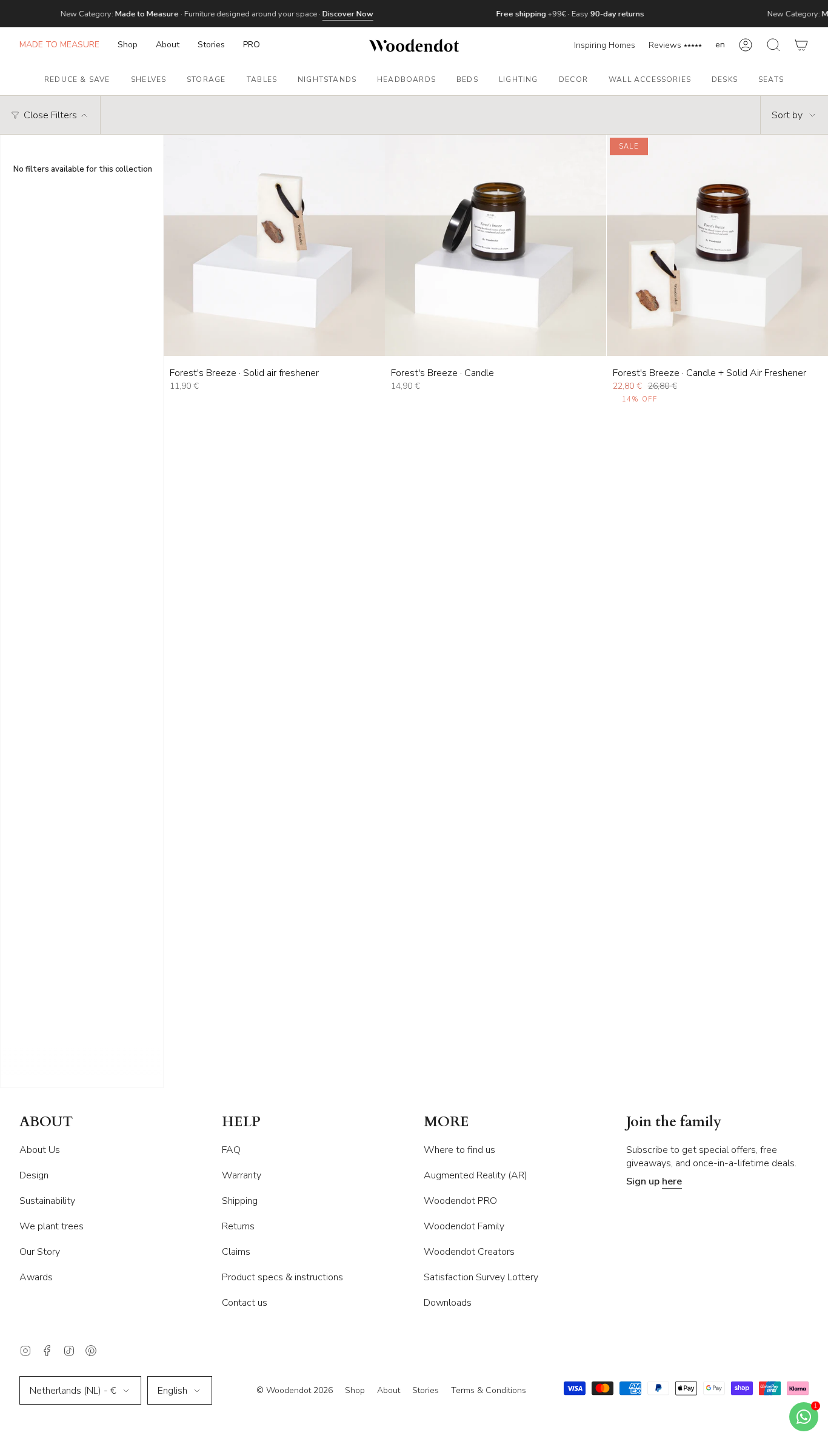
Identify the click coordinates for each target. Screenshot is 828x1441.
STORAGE (206, 79)
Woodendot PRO (460, 1201)
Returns (238, 1226)
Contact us (244, 1302)
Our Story (39, 1251)
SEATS (771, 79)
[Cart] (801, 45)
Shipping (240, 1201)
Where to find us (459, 1150)
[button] (128, 45)
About (388, 1390)
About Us (39, 1150)
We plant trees (51, 1226)
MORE (446, 1122)
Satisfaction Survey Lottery (481, 1277)
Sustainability (47, 1201)
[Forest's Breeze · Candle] (495, 245)
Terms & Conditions (488, 1390)
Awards (36, 1277)
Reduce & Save (77, 79)
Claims (236, 1251)
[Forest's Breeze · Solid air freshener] (274, 245)
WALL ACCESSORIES (650, 79)
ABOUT (46, 1122)
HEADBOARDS (406, 79)
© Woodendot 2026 (294, 1390)
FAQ (231, 1150)
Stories (425, 1390)
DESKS (725, 79)
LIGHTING (518, 79)
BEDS (467, 79)
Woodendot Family (464, 1226)
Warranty (241, 1175)
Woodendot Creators (469, 1251)
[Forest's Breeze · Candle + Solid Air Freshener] (717, 245)
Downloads (448, 1302)
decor (573, 79)
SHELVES (148, 79)
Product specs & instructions (282, 1277)
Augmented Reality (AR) (475, 1175)
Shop (355, 1390)
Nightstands (327, 79)
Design (33, 1175)
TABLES (262, 79)
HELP (241, 1122)
